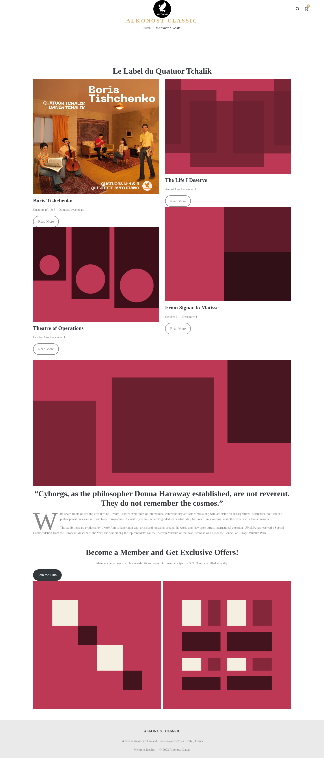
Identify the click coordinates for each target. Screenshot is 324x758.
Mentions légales (144, 749)
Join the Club (47, 575)
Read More (46, 221)
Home (147, 28)
